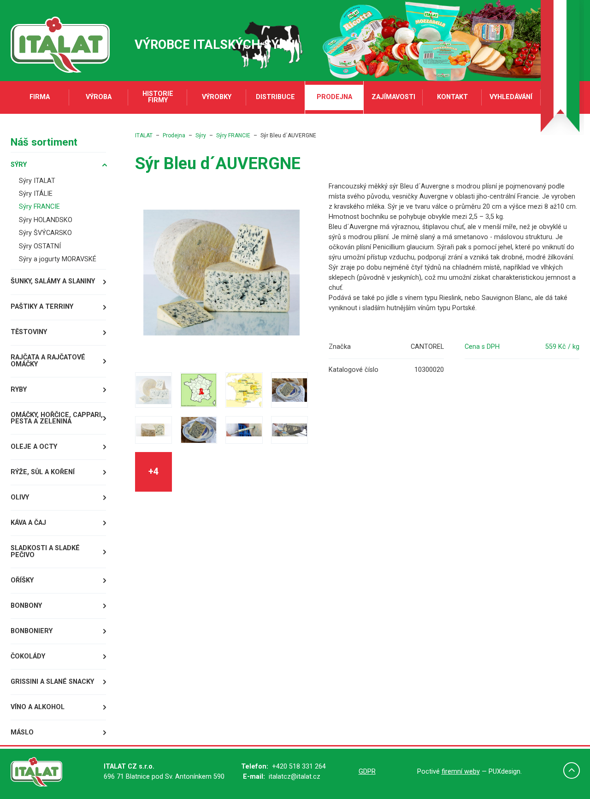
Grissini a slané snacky (52, 682)
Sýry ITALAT (37, 181)
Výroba (99, 97)
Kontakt (452, 97)
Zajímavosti (393, 97)
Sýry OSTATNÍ (40, 246)
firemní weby (461, 772)
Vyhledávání (511, 97)
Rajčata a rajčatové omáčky (48, 360)
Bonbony (26, 606)
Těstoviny (29, 332)
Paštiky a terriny (42, 307)
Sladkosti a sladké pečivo (45, 551)
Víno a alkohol (38, 707)
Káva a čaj (28, 523)
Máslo (22, 732)
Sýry (19, 165)
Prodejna (334, 97)
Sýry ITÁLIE (36, 194)
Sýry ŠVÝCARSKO (45, 233)
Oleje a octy (34, 447)
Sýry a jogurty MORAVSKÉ (57, 259)
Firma (40, 97)
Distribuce (275, 97)
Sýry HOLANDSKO (45, 220)
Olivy (20, 497)
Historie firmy (157, 97)
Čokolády (28, 656)
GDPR (367, 772)
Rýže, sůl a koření (43, 472)
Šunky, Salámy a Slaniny (53, 281)
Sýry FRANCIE (39, 207)
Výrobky (216, 97)
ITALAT (144, 135)
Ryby (19, 390)
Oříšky (22, 580)
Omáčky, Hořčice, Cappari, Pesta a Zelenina (57, 418)
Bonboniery (32, 631)
